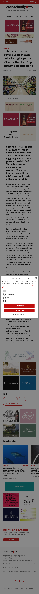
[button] (19, 314)
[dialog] (19, 297)
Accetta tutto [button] (19, 306)
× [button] (36, 278)
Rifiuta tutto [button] (19, 310)
